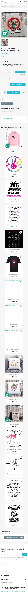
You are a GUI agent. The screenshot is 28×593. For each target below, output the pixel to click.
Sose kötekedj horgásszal (14, 524)
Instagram (6, 564)
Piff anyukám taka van (14, 199)
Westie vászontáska (14, 424)
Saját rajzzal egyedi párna (14, 374)
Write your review (8, 103)
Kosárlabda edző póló (14, 274)
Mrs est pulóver (14, 150)
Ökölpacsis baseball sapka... (14, 474)
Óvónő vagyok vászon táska (14, 224)
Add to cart (13, 92)
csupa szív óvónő (14, 175)
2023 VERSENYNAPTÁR (14, 249)
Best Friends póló (14, 324)
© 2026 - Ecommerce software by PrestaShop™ (13, 591)
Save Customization (17, 84)
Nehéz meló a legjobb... (14, 499)
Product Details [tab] (8, 118)
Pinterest (9, 99)
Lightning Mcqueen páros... (14, 299)
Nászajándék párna (14, 399)
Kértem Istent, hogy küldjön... (14, 349)
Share (6, 99)
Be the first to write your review (15, 537)
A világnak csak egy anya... (14, 449)
